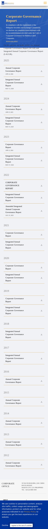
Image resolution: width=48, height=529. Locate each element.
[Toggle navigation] (45, 2)
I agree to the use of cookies (21, 525)
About (5, 500)
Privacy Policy (30, 512)
